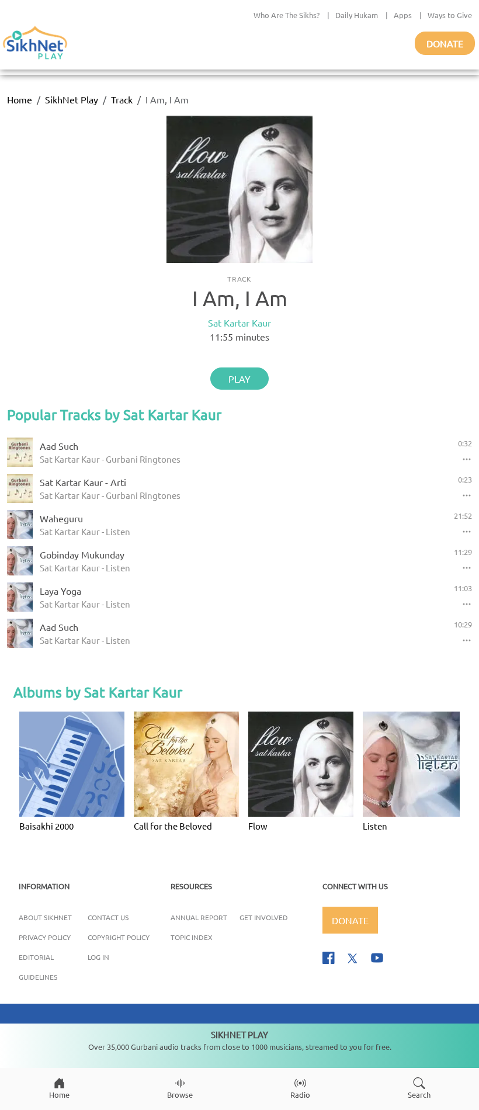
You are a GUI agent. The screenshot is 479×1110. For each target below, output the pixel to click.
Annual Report (199, 917)
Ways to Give (450, 15)
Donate (444, 43)
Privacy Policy (45, 937)
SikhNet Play (71, 99)
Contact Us (108, 917)
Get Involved (263, 917)
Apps (403, 15)
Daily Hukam (356, 15)
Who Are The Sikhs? (287, 15)
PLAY (239, 378)
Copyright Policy (119, 937)
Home (19, 99)
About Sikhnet (45, 917)
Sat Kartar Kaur (239, 322)
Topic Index (192, 937)
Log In (98, 957)
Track (122, 99)
